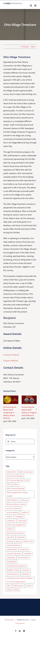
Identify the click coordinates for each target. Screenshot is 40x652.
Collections (11, 521)
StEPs (9, 586)
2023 (8, 484)
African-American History (16, 504)
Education (10, 537)
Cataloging (19, 516)
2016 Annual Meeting (15, 476)
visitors (29, 586)
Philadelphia (11, 562)
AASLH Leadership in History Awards (17, 494)
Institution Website (11, 355)
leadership (24, 549)
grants (18, 541)
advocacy (24, 500)
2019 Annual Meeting (15, 480)
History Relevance (13, 545)
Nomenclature (23, 558)
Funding (10, 541)
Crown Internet (20, 623)
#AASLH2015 (11, 472)
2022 (27, 480)
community (22, 521)
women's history (13, 590)
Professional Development (16, 566)
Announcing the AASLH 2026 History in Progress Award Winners (28, 397)
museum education (14, 553)
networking (11, 558)
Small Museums (13, 574)
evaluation (21, 537)
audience (24, 512)
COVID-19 (10, 529)
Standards (25, 574)
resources (25, 570)
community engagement (16, 525)
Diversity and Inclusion (15, 533)
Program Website (10, 360)
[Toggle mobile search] (31, 5)
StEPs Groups (19, 586)
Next (33, 46)
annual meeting (13, 512)
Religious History (13, 570)
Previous (25, 46)
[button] (3, 409)
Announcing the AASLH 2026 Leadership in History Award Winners (10, 397)
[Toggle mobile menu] (35, 5)
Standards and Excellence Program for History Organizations (20, 580)
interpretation (12, 549)
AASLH (15, 484)
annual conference (14, 508)
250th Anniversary (26, 472)
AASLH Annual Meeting (15, 488)
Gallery (10, 402)
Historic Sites (28, 541)
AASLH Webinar (12, 500)
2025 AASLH (10, 620)
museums (27, 553)
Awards (9, 516)
